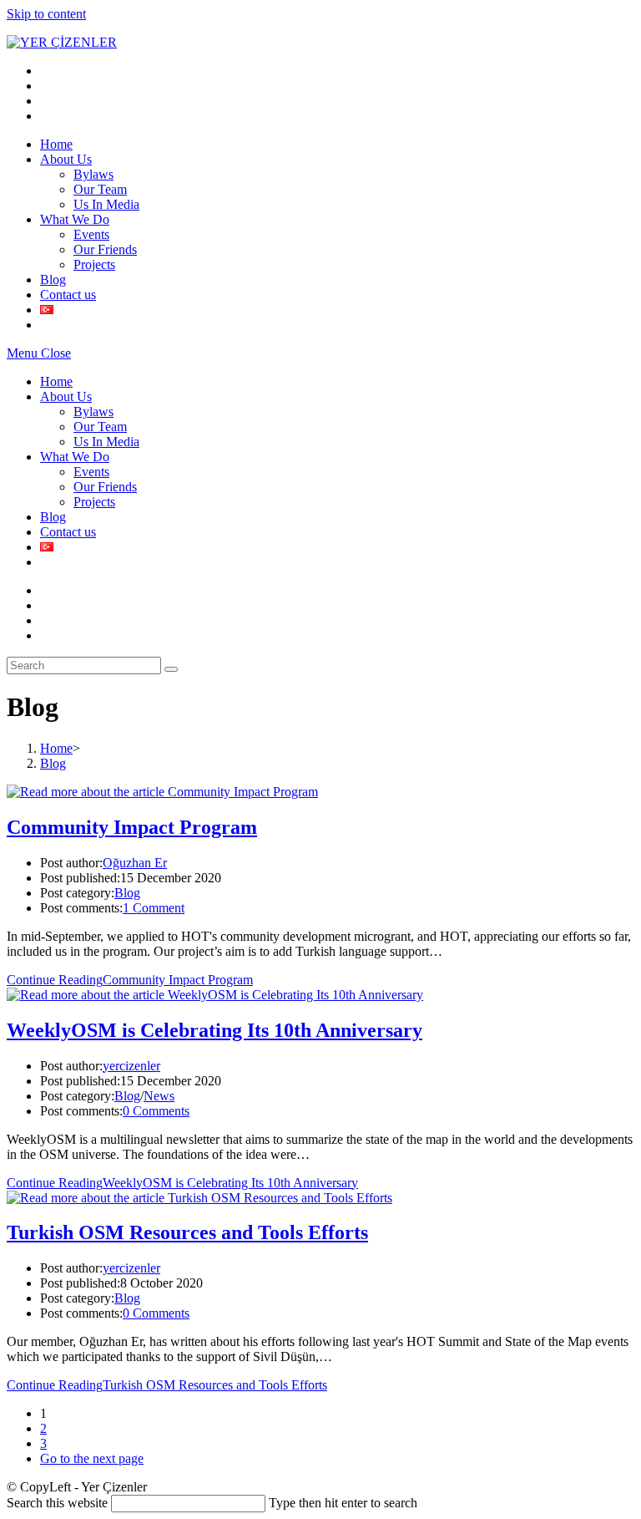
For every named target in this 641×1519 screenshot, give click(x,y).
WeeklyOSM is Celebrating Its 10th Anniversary (214, 1030)
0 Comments (156, 1111)
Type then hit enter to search (343, 1503)
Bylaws (93, 411)
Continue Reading (130, 980)
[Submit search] (171, 669)
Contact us (68, 532)
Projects (94, 502)
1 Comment (153, 908)
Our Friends (105, 487)
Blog (53, 517)
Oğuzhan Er (135, 863)
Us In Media (106, 441)
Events (91, 472)
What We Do (74, 457)
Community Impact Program (132, 827)
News (159, 1096)
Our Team (100, 426)
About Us (66, 396)
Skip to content (46, 14)
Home (56, 381)
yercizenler (131, 1066)
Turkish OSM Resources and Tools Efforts (187, 1232)
